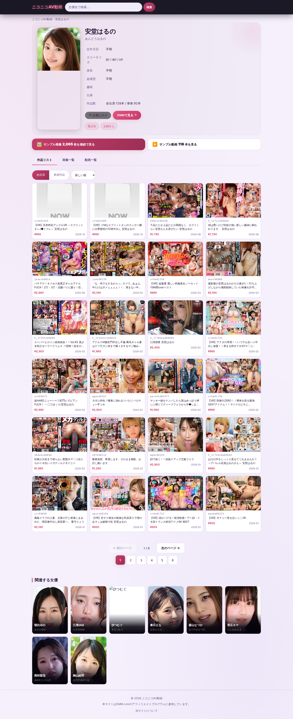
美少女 (92, 126)
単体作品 (59, 174)
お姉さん (109, 126)
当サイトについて (146, 710)
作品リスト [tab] (44, 160)
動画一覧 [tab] (91, 160)
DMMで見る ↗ (127, 115)
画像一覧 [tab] (68, 160)
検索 (149, 7)
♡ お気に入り (98, 115)
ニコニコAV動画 (47, 6)
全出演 (40, 174)
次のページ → (170, 548)
